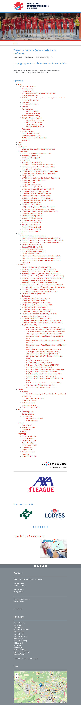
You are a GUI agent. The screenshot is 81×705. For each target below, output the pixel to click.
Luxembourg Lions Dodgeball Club (26, 659)
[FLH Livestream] (53, 548)
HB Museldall (18, 638)
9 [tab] (47, 527)
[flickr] (46, 566)
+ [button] (16, 674)
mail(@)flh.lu (18, 592)
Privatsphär (18, 609)
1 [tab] (33, 527)
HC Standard (18, 643)
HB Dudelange (19, 632)
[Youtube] (43, 566)
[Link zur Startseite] (31, 6)
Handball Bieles (19, 623)
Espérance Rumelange (22, 652)
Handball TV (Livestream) (29, 536)
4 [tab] (38, 527)
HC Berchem (18, 625)
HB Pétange (18, 647)
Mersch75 (17, 645)
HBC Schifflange (19, 654)
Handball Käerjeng (20, 641)
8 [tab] (46, 527)
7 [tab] (44, 527)
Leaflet (48, 702)
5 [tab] (40, 527)
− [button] (16, 677)
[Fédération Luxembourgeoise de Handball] (40, 685)
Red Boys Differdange (21, 630)
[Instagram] (38, 566)
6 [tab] (42, 527)
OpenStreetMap (56, 702)
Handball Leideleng (20, 636)
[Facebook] (35, 566)
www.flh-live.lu (19, 601)
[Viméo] (40, 566)
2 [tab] (35, 527)
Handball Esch (19, 634)
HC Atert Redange (20, 650)
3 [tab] (37, 527)
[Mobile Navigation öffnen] (15, 43)
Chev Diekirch (18, 627)
